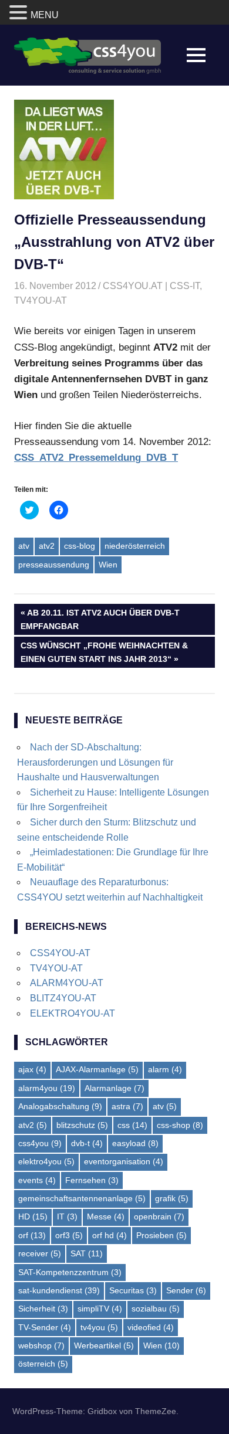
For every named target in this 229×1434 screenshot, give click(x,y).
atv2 (47, 546)
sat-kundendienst (59, 1290)
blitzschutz (82, 1125)
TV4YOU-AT (40, 300)
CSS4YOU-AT (60, 953)
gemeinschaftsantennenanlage (82, 1198)
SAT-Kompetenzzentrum (70, 1272)
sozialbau (156, 1308)
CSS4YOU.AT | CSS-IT (151, 286)
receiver (39, 1253)
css (132, 1125)
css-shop (180, 1125)
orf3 (69, 1235)
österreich (43, 1363)
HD (33, 1216)
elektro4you (46, 1161)
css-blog (79, 546)
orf (32, 1235)
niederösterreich (135, 546)
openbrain (159, 1216)
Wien (108, 564)
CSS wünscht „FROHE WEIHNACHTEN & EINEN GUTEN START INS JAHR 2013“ (104, 651)
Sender (186, 1290)
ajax (32, 1069)
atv (23, 546)
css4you (40, 1143)
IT (67, 1216)
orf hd (109, 1235)
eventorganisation (123, 1161)
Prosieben (161, 1235)
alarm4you (46, 1088)
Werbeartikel (104, 1345)
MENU (45, 15)
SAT (86, 1253)
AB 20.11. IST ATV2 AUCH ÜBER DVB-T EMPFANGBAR (100, 618)
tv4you (99, 1327)
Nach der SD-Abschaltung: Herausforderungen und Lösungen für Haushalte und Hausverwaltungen (95, 762)
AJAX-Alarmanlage (97, 1069)
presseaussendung (53, 564)
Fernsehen (92, 1180)
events (37, 1180)
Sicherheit (43, 1308)
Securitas (133, 1290)
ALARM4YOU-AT (66, 983)
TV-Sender (44, 1327)
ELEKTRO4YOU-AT (72, 1013)
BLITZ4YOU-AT (63, 998)
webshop (41, 1345)
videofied (150, 1327)
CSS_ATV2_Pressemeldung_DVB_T (96, 457)
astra (127, 1106)
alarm (165, 1069)
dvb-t (87, 1143)
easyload (135, 1143)
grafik (171, 1198)
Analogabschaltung (60, 1106)
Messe (105, 1216)
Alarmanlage (114, 1088)
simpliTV (100, 1308)
